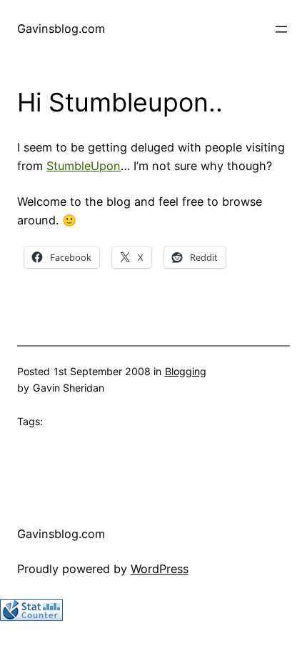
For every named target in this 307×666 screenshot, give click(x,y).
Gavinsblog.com (61, 28)
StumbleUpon (83, 166)
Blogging (185, 371)
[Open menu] (281, 29)
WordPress (159, 569)
